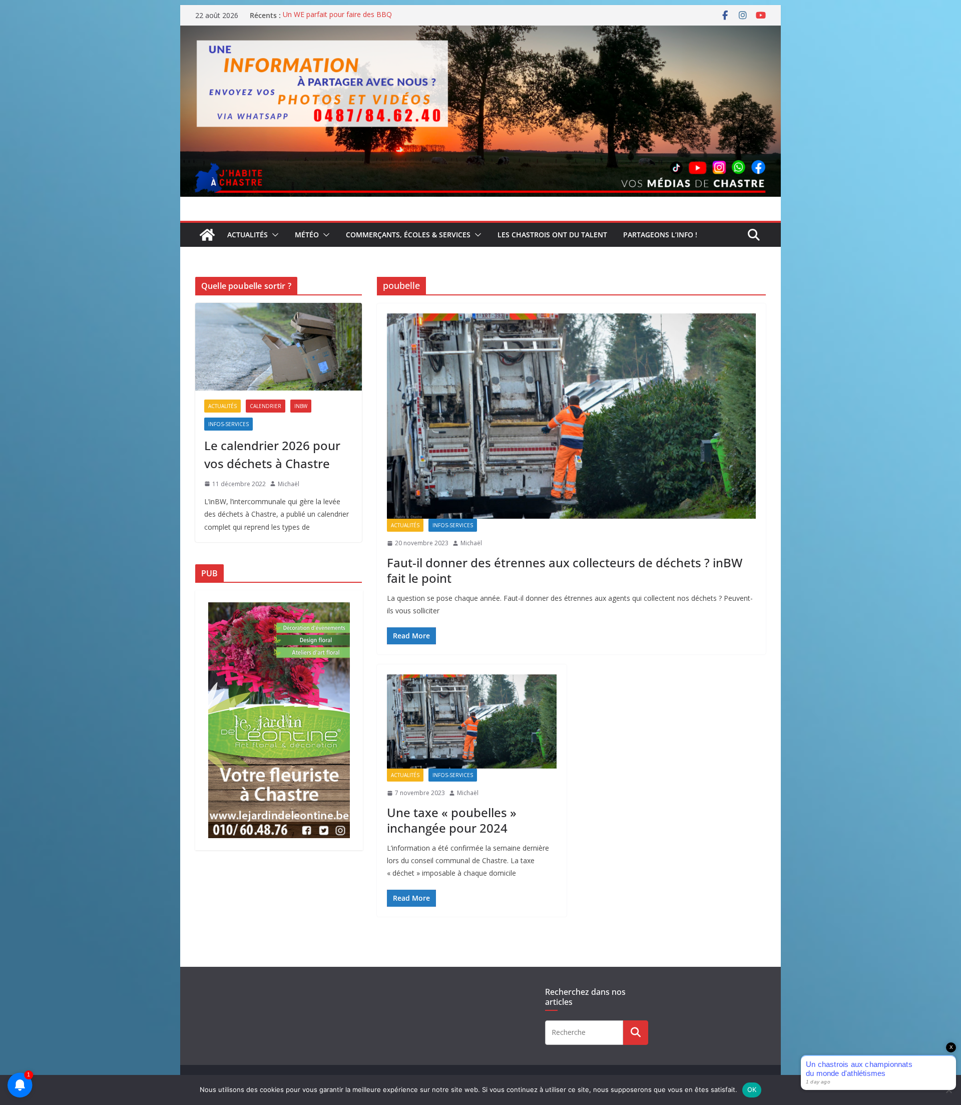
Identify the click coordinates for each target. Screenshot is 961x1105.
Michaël (471, 543)
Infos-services (452, 525)
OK (752, 1089)
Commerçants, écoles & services (408, 234)
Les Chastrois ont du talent (552, 234)
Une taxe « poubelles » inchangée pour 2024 (452, 820)
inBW (300, 406)
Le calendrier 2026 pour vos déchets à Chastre (272, 454)
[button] (273, 235)
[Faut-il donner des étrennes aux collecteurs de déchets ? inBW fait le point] (571, 416)
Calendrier (265, 406)
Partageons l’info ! (660, 234)
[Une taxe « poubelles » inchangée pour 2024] (472, 721)
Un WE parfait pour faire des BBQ (337, 15)
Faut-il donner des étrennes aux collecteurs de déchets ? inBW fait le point (564, 570)
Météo (307, 234)
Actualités (247, 234)
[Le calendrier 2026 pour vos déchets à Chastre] (278, 347)
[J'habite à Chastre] (207, 235)
